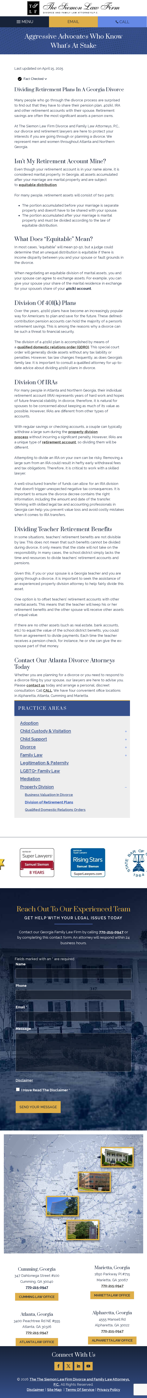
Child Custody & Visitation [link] (45, 730)
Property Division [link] (37, 786)
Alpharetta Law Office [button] (112, 1340)
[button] (24, 21)
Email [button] (73, 21)
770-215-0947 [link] (111, 932)
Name (21, 964)
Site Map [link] (54, 1390)
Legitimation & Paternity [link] (44, 762)
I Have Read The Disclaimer (45, 1090)
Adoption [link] (29, 723)
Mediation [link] (30, 778)
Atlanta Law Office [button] (37, 1342)
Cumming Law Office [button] (37, 1297)
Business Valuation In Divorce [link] (49, 795)
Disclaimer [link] (35, 1390)
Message (23, 1029)
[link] (73, 8)
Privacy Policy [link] (108, 1390)
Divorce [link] (28, 746)
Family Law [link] (31, 754)
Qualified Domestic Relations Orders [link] (55, 810)
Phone (21, 986)
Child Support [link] (33, 738)
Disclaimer (24, 1080)
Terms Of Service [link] (79, 1390)
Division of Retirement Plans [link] (49, 802)
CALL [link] (124, 22)
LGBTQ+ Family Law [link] (40, 770)
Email (21, 1007)
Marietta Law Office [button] (112, 1295)
